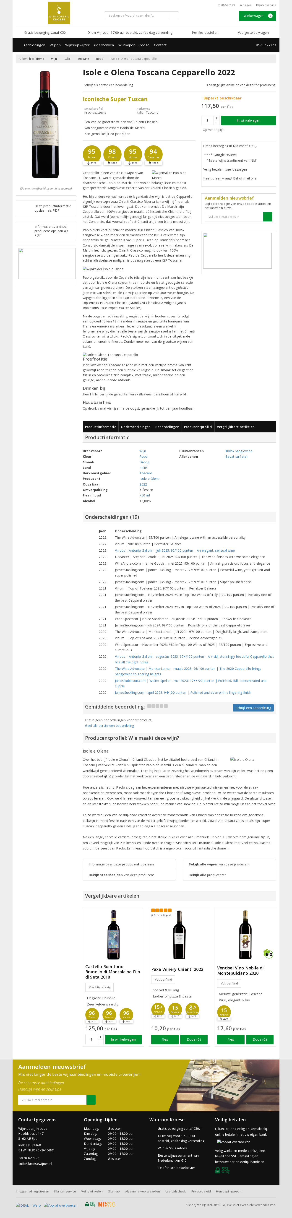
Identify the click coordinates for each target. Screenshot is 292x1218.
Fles (165, 1039)
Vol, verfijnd (163, 979)
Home (40, 59)
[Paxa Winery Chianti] (179, 935)
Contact (160, 45)
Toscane (83, 59)
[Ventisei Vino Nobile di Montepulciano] (245, 935)
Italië (67, 59)
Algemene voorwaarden (142, 1191)
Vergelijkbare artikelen (236, 427)
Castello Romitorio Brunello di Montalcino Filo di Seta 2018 (112, 972)
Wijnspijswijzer (77, 45)
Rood (100, 59)
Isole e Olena (149, 478)
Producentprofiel (198, 427)
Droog (144, 462)
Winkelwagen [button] (257, 15)
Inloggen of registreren (32, 1191)
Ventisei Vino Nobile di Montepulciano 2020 (240, 970)
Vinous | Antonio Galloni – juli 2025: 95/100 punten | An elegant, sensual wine (175, 550)
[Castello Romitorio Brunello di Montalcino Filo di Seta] (113, 935)
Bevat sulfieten (236, 456)
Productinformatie (100, 427)
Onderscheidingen (136, 427)
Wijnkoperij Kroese (133, 45)
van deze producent (121, 875)
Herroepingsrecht (228, 1191)
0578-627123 (226, 5)
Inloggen (246, 5)
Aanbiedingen (34, 45)
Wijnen (55, 45)
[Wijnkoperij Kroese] (59, 13)
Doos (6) (194, 1039)
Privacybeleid (201, 1191)
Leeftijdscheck (175, 1191)
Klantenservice (266, 5)
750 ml (144, 495)
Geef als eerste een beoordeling (109, 725)
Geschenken (104, 45)
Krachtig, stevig (100, 987)
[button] (92, 154)
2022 (143, 484)
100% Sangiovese (238, 451)
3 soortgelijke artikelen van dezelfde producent (240, 85)
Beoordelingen (167, 427)
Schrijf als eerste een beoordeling (108, 85)
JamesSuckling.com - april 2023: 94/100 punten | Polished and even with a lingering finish (183, 692)
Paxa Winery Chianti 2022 (177, 969)
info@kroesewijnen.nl (35, 1163)
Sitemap (114, 1191)
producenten (208, 875)
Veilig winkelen (92, 1191)
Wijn (54, 59)
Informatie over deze (121, 864)
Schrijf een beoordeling (253, 708)
